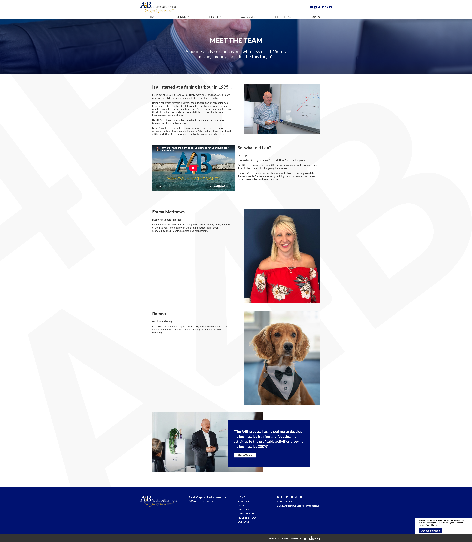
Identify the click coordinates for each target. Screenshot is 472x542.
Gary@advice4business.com (211, 497)
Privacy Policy (284, 501)
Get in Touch (245, 455)
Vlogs (242, 505)
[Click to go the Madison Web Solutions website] (312, 538)
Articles (243, 509)
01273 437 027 (205, 501)
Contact (317, 16)
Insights (214, 16)
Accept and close (430, 530)
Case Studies (248, 16)
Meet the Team (283, 16)
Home (153, 16)
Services (182, 16)
